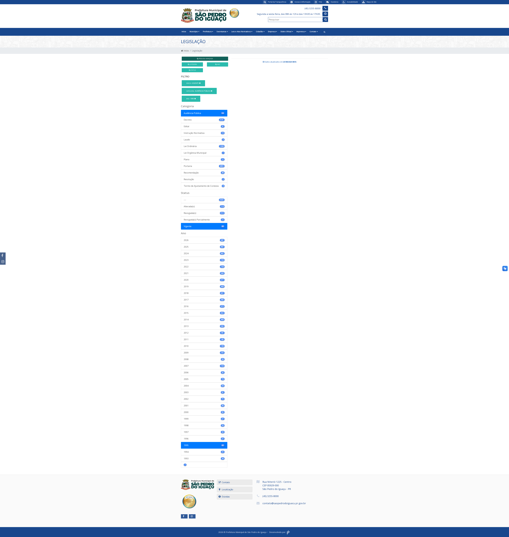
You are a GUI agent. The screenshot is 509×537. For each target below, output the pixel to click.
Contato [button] (313, 31)
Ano (218, 64)
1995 (190, 98)
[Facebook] (3, 255)
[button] (324, 32)
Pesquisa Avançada (205, 58)
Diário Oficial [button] (286, 31)
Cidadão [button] (260, 31)
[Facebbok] (184, 516)
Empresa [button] (272, 31)
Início (184, 31)
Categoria (193, 64)
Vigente (192, 83)
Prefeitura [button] (207, 31)
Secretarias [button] (222, 31)
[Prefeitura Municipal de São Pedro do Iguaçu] (203, 15)
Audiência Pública (198, 91)
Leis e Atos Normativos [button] (241, 31)
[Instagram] (3, 262)
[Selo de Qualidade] (234, 12)
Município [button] (194, 31)
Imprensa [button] (301, 31)
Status (193, 70)
